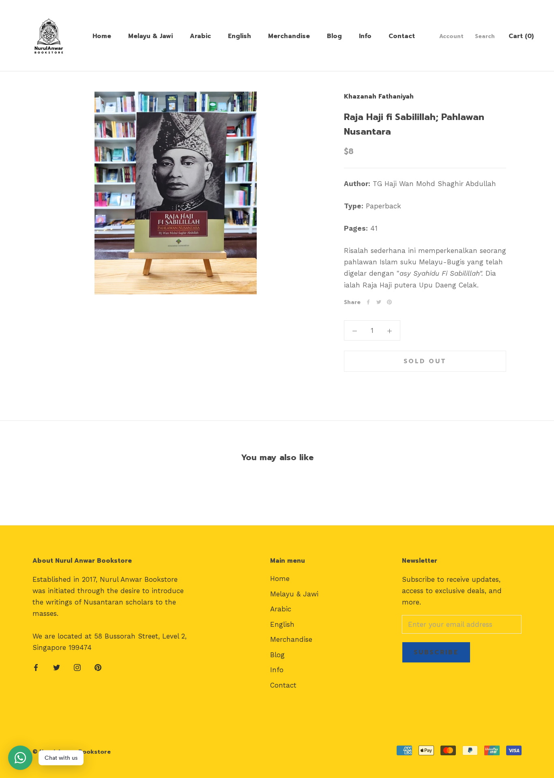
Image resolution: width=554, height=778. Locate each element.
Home (101, 36)
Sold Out (425, 361)
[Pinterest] (389, 302)
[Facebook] (368, 302)
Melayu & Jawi (150, 36)
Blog (334, 36)
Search (485, 36)
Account (451, 36)
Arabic (200, 36)
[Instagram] (77, 667)
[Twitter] (378, 302)
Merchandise (289, 36)
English (239, 36)
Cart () (521, 36)
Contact (402, 36)
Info (365, 36)
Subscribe (436, 652)
